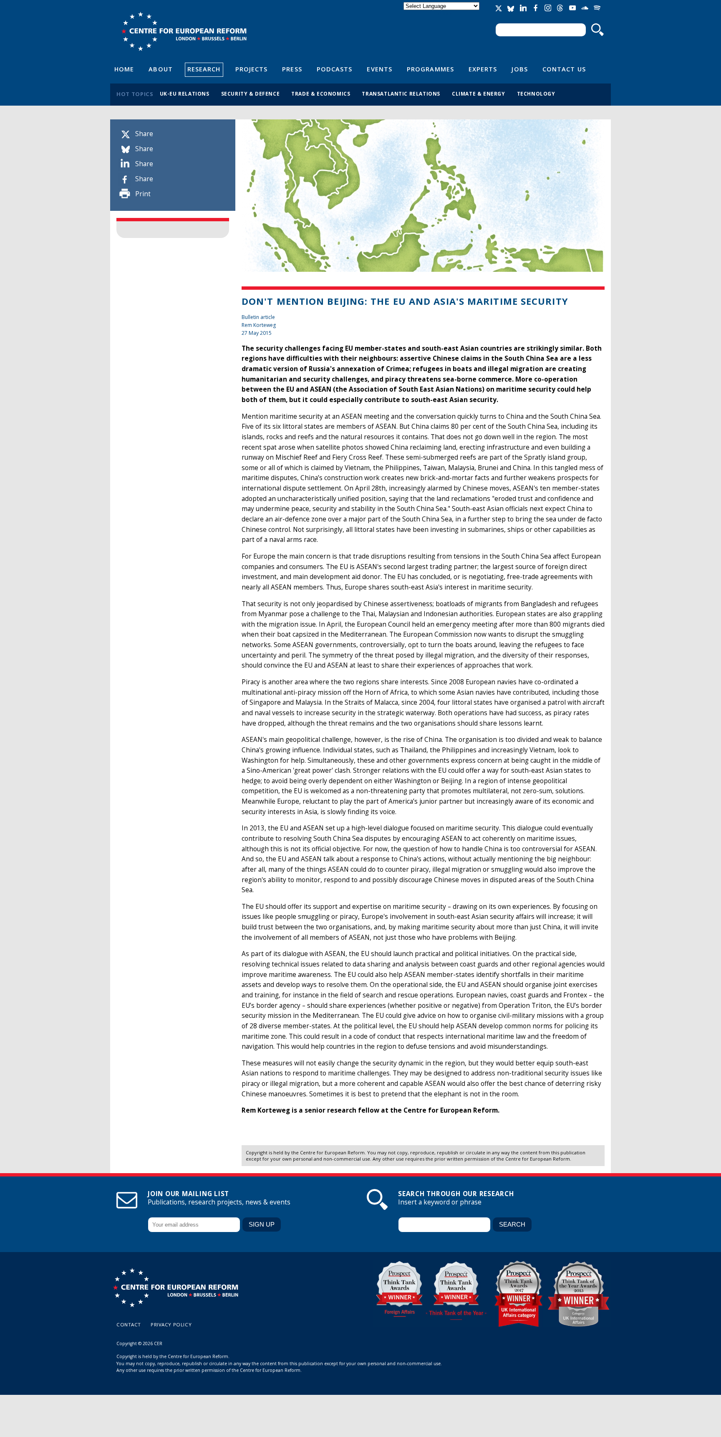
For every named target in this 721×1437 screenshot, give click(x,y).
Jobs (519, 69)
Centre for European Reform (183, 31)
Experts (483, 69)
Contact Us (564, 69)
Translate (442, 13)
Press (292, 69)
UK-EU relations (184, 93)
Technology (536, 93)
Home (124, 69)
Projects (251, 69)
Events (379, 69)
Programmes (430, 69)
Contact (128, 1324)
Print (143, 194)
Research (204, 69)
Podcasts (335, 69)
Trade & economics (320, 93)
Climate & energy (478, 93)
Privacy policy (171, 1324)
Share (144, 133)
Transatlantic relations (401, 93)
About (160, 69)
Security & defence (250, 93)
